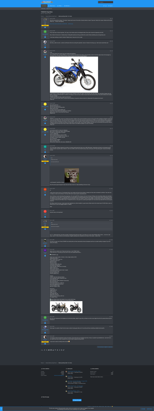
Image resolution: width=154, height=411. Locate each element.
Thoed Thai (70, 376)
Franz (43, 13)
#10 (111, 188)
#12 (111, 220)
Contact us (90, 406)
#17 (111, 336)
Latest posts (69, 368)
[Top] (110, 406)
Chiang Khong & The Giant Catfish (74, 371)
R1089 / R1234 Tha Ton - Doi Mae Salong (75, 385)
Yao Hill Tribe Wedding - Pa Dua (73, 390)
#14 (111, 249)
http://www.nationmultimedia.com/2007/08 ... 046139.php (61, 23)
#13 (111, 239)
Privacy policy (101, 406)
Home (108, 406)
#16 (111, 326)
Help (106, 406)
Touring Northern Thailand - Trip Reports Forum (76, 383)
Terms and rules (95, 406)
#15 (111, 316)
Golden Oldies (70, 373)
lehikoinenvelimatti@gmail (59, 375)
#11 (111, 210)
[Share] (110, 18)
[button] (55, 5)
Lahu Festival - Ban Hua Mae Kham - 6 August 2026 (77, 381)
